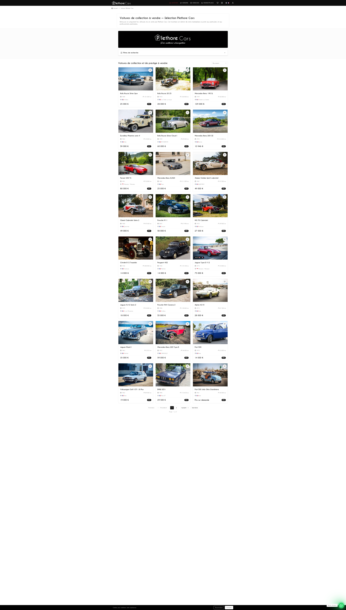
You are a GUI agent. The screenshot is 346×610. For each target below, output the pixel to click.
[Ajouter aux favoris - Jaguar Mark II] (150, 324)
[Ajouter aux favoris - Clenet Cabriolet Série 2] (150, 197)
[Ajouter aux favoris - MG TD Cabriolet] (225, 197)
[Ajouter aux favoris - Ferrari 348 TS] (150, 155)
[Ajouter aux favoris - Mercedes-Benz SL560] (187, 155)
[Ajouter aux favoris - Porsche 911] (187, 197)
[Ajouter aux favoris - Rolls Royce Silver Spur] (150, 70)
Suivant (183, 408)
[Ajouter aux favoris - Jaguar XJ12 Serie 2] (150, 281)
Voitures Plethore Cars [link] (127, 8)
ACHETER (175, 3)
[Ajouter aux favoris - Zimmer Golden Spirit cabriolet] (225, 155)
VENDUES (195, 3)
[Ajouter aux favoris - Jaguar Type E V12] (225, 239)
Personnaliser (219, 607)
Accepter (229, 607)
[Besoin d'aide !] (341, 605)
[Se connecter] (233, 3)
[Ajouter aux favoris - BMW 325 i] (187, 366)
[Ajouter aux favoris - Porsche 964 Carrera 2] (187, 281)
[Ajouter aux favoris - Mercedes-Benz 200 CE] (225, 112)
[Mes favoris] (217, 3)
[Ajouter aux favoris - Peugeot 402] (187, 239)
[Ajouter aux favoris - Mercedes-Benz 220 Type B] (187, 324)
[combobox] (220, 63)
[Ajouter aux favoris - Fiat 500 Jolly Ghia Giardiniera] (225, 366)
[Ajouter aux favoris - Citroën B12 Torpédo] (150, 239)
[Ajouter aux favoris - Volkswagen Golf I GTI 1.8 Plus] (150, 366)
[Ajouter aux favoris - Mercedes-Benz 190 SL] (225, 70)
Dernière (195, 408)
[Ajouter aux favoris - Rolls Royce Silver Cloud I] (187, 112)
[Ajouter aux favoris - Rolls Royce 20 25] (187, 70)
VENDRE (185, 3)
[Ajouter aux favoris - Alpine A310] (225, 281)
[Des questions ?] (222, 3)
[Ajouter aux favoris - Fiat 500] (225, 324)
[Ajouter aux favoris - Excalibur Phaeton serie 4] (150, 112)
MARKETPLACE (208, 3)
